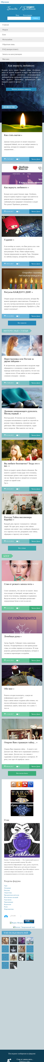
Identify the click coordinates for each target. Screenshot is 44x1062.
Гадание (8, 240)
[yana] (29, 948)
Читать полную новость (21, 89)
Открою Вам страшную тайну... (20, 742)
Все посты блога (22, 773)
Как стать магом (12, 135)
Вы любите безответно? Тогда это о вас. (22, 464)
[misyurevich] (21, 957)
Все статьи (22, 548)
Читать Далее (35, 159)
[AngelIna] (21, 940)
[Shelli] (21, 948)
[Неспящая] (13, 940)
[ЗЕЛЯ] (29, 940)
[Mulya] (13, 948)
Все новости (22, 323)
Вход (17, 15)
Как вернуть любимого (15, 187)
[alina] (13, 957)
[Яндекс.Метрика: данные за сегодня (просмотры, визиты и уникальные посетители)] (16, 923)
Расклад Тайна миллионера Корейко (18, 518)
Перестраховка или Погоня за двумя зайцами (19, 360)
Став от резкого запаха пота (18, 584)
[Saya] (5, 940)
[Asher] (5, 965)
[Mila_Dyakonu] (5, 948)
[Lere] (13, 965)
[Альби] (5, 957)
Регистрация (27, 15)
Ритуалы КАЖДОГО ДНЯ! (17, 292)
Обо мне (8, 688)
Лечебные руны (12, 636)
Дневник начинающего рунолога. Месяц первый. (21, 412)
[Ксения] (29, 957)
